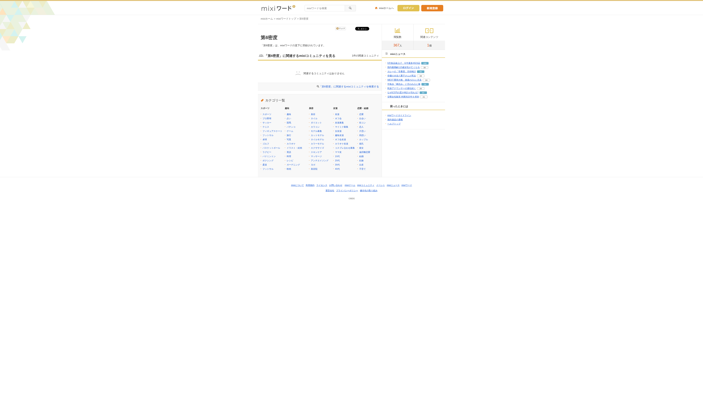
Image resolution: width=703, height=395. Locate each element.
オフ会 (338, 118)
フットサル (268, 135)
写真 (289, 139)
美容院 (314, 169)
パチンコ (291, 127)
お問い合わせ (335, 185)
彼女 (361, 148)
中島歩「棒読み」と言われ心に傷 (403, 84)
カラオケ (291, 143)
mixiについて (297, 185)
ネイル (314, 118)
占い (289, 118)
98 (421, 72)
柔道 (265, 164)
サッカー (267, 122)
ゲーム (290, 131)
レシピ (290, 160)
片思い (362, 131)
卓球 (265, 139)
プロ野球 (267, 118)
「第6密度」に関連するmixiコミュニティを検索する (349, 86)
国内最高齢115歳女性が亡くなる (403, 67)
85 (423, 93)
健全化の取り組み (368, 190)
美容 (313, 114)
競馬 (289, 122)
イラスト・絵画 (294, 148)
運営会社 (330, 190)
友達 (337, 114)
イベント (380, 185)
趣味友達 (339, 135)
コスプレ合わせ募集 (345, 148)
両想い (362, 135)
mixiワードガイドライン (399, 115)
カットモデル (317, 135)
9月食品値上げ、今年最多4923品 (403, 63)
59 (425, 84)
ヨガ (313, 164)
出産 (361, 164)
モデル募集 (316, 131)
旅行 (289, 135)
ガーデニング (293, 164)
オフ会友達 (340, 139)
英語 (289, 152)
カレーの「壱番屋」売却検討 (401, 71)
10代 (337, 156)
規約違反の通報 (395, 119)
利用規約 (310, 185)
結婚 (361, 156)
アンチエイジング (319, 160)
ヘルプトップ (394, 124)
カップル (363, 139)
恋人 (361, 127)
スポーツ (267, 114)
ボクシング (268, 160)
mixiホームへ (386, 8)
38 (424, 68)
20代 (337, 160)
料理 (289, 156)
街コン (362, 122)
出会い (362, 118)
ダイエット (316, 122)
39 (421, 76)
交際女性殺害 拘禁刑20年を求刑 (403, 96)
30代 (337, 164)
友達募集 (339, 122)
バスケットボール (271, 148)
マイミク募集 (341, 127)
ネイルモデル (317, 139)
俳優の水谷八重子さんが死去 (401, 75)
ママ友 (338, 152)
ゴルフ (266, 143)
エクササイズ (317, 148)
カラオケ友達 (341, 143)
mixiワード (406, 185)
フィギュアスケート (272, 131)
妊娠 (361, 160)
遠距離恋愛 (364, 152)
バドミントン (269, 156)
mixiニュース (393, 185)
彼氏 (361, 143)
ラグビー (267, 152)
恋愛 (361, 114)
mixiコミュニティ (365, 185)
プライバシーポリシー (347, 190)
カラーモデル (317, 143)
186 (425, 63)
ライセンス (321, 185)
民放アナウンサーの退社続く (401, 88)
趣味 (289, 114)
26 (421, 89)
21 (424, 97)
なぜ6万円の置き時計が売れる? (403, 92)
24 (426, 80)
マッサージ (316, 156)
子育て (362, 169)
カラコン (315, 127)
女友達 (338, 131)
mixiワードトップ (286, 18)
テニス (266, 127)
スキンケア (316, 152)
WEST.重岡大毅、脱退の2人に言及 (404, 80)
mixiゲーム (350, 185)
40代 (337, 169)
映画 (289, 169)
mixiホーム (267, 18)
